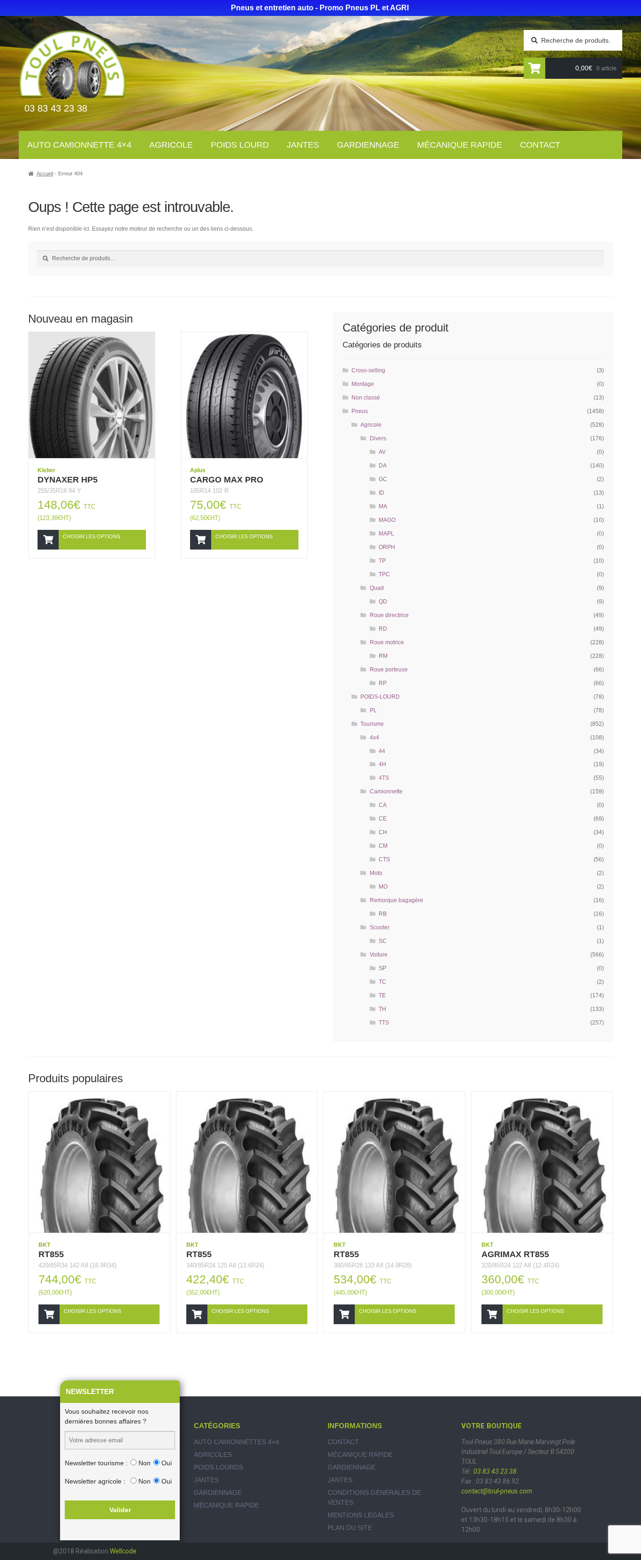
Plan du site (350, 1527)
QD (383, 601)
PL (373, 710)
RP (383, 683)
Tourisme (372, 724)
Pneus (359, 411)
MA (383, 506)
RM (383, 656)
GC (383, 479)
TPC (384, 574)
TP (382, 561)
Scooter (379, 927)
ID (381, 493)
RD (383, 629)
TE (382, 995)
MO (383, 886)
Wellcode (123, 1551)
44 (382, 751)
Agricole (171, 145)
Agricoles (213, 1454)
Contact (540, 145)
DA (383, 465)
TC (382, 982)
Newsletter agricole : (95, 1481)
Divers (378, 438)
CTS (384, 859)
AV (382, 452)
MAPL (386, 533)
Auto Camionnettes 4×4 (236, 1442)
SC (383, 941)
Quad (377, 588)
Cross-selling (368, 370)
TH (382, 1009)
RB (383, 914)
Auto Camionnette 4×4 (79, 145)
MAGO (387, 520)
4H (382, 764)
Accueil (45, 173)
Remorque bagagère (396, 900)
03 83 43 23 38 (495, 1471)
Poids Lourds (218, 1467)
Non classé (365, 397)
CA (383, 805)
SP (382, 968)
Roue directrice (389, 615)
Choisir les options (91, 536)
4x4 (374, 737)
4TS (384, 778)
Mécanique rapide (459, 145)
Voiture (379, 954)
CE (383, 818)
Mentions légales (361, 1515)
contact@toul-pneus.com (496, 1491)
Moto (376, 873)
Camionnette (386, 791)
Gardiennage (368, 145)
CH (383, 832)
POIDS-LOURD (380, 696)
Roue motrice (387, 642)
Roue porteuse (389, 669)
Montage (362, 384)
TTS (384, 1022)
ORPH (387, 547)
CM (383, 846)
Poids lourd (240, 145)
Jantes (303, 145)
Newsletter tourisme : (96, 1463)
